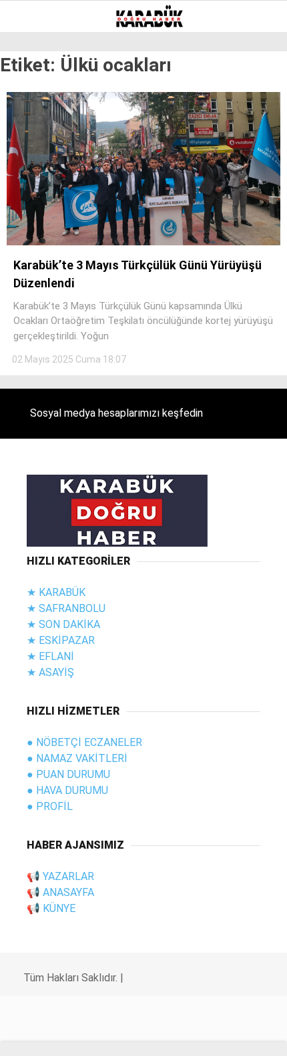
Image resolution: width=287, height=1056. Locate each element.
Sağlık (36, 299)
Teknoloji (44, 272)
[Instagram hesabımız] (114, 1034)
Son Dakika (46, 137)
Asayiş (35, 191)
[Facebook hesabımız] (40, 1034)
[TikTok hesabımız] (190, 1034)
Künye (34, 353)
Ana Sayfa (44, 110)
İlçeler (37, 380)
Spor (31, 326)
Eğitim (36, 218)
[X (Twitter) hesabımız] (77, 1034)
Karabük (39, 407)
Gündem (39, 164)
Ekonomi (40, 245)
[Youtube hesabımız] (152, 1034)
